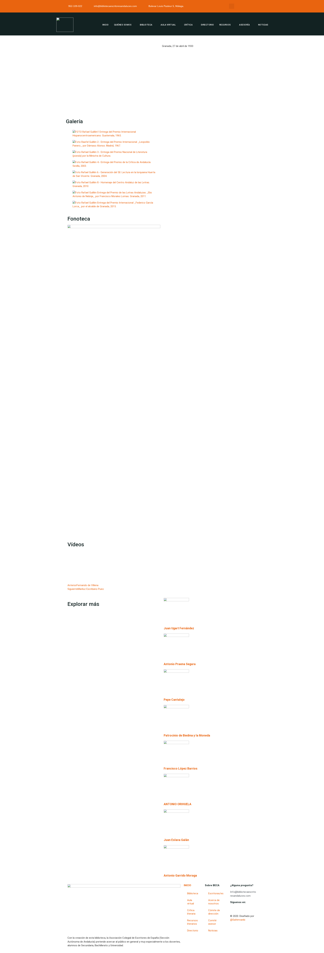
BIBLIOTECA (146, 25)
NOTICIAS (263, 25)
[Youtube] (231, 908)
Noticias (213, 930)
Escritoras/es (215, 893)
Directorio (192, 930)
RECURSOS (225, 25)
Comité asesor (212, 922)
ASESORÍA (244, 25)
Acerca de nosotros (214, 902)
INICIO (105, 25)
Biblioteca (192, 893)
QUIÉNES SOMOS (123, 25)
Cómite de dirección (214, 912)
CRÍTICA (188, 25)
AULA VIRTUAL (168, 25)
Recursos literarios (192, 922)
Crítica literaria (191, 912)
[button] (231, 6)
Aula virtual (190, 902)
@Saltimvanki (237, 919)
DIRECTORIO (207, 25)
